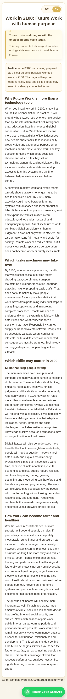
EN (56, 9)
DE (47, 9)
